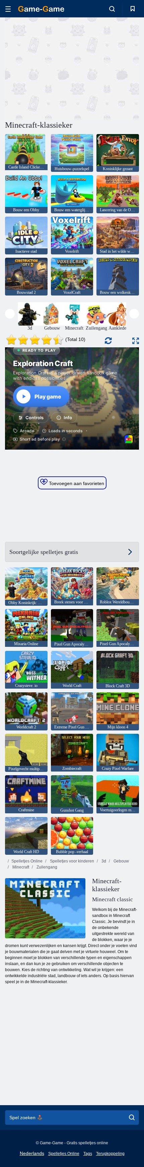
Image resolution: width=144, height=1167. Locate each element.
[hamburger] (8, 9)
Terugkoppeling (110, 1153)
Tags (87, 1153)
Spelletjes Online (27, 861)
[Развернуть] (135, 341)
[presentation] (10, 314)
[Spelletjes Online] (41, 9)
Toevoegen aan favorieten (76, 483)
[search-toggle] (112, 8)
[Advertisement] (61, 68)
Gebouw (121, 861)
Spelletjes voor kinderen (71, 861)
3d (103, 861)
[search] (132, 1117)
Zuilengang (46, 867)
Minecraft (20, 867)
